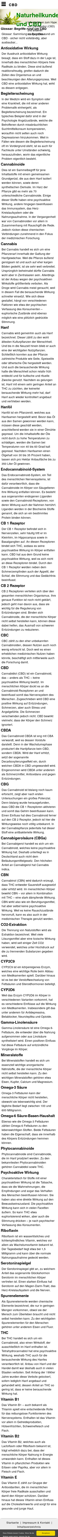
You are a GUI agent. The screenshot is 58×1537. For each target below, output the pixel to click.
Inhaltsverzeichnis (29, 1527)
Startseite (12, 1522)
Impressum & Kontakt (36, 1522)
